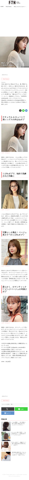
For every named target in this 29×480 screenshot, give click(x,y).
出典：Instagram (25, 66)
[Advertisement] (14, 22)
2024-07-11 (5, 74)
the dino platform (16, 476)
